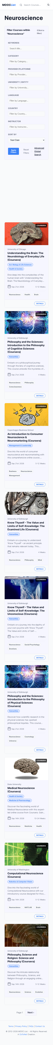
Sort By (12, 134)
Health (27, 294)
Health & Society (16, 269)
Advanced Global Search (39, 151)
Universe (12, 741)
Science (28, 992)
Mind (40, 560)
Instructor (14, 121)
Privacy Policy (21, 1026)
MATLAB (28, 907)
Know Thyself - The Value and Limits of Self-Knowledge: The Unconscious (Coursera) (26, 611)
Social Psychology (32, 645)
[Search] (21, 5)
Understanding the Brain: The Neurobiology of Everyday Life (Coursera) (25, 256)
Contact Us (40, 1026)
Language (13, 95)
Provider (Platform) (19, 69)
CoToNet (23, 1034)
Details (39, 303)
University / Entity (18, 82)
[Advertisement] (26, 191)
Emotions (13, 649)
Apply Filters (13, 151)
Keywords (13, 43)
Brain (36, 294)
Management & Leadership (20, 445)
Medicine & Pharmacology (19, 800)
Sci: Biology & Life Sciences (20, 265)
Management (14, 475)
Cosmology (29, 737)
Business (13, 471)
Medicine (28, 826)
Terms (11, 1026)
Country (13, 108)
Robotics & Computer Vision (20, 882)
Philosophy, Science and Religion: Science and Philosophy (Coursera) (22, 958)
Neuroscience (14, 294)
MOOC (9, 5)
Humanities (13, 357)
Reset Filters (26, 151)
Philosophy (29, 383)
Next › (31, 1012)
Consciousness (15, 387)
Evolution (39, 992)
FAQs (31, 1026)
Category (13, 56)
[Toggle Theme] (48, 5)
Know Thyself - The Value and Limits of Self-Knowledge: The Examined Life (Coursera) (26, 526)
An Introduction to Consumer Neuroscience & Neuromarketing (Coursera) (25, 437)
